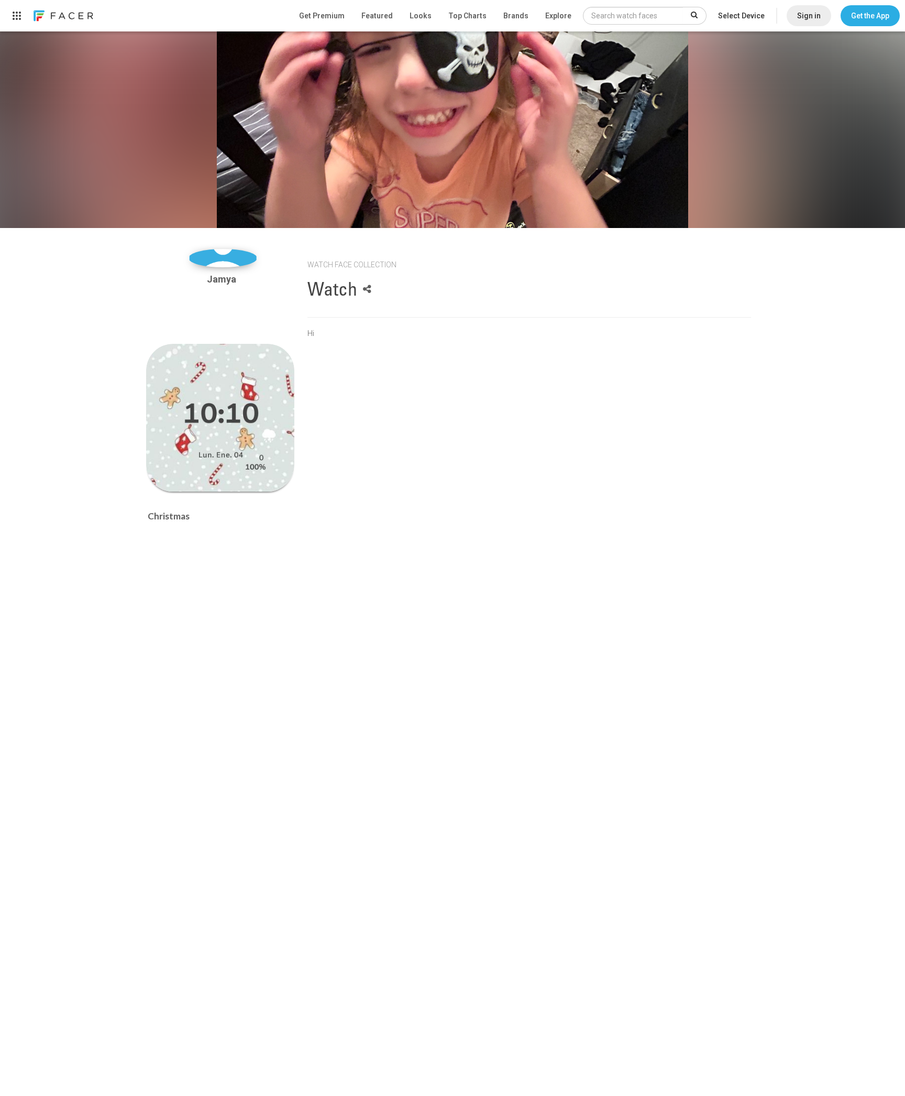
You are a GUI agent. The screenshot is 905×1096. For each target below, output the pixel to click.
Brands (515, 16)
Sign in (809, 16)
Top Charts (467, 16)
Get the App (870, 16)
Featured (377, 16)
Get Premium (322, 16)
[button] (870, 16)
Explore (558, 16)
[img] (223, 258)
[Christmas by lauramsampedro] (220, 418)
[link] (62, 15)
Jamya (222, 279)
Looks (421, 16)
